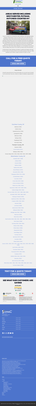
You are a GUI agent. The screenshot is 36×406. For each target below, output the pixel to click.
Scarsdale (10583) (18, 239)
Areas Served (4, 392)
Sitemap (32, 403)
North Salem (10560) (18, 221)
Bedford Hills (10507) (18, 167)
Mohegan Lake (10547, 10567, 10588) (18, 212)
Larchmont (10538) (18, 205)
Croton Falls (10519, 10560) (18, 181)
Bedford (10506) (18, 165)
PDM (18, 404)
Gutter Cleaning (5, 391)
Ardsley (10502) (18, 160)
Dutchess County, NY (18, 124)
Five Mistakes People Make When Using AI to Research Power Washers (11, 363)
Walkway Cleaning (5, 386)
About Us (3, 379)
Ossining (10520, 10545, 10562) (18, 223)
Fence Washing (5, 390)
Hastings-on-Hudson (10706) (18, 196)
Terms (24, 403)
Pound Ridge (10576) (18, 232)
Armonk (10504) (18, 163)
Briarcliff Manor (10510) (18, 169)
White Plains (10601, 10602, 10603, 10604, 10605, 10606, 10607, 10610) (18, 262)
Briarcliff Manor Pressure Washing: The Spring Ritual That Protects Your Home (12, 368)
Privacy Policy (20, 403)
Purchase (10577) (18, 234)
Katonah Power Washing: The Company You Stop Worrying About (10, 365)
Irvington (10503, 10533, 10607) (18, 201)
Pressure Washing (5, 382)
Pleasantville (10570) (18, 230)
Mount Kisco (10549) (18, 216)
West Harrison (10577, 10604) (18, 260)
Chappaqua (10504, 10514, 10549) (18, 174)
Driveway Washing (5, 385)
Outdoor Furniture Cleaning (7, 389)
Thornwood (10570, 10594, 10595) (18, 251)
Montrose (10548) (18, 214)
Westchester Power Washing (6, 403)
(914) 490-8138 (18, 4)
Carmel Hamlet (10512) (18, 149)
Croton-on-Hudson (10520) (18, 183)
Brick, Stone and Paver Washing (7, 387)
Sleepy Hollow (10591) (18, 241)
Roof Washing (5, 384)
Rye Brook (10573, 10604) (18, 236)
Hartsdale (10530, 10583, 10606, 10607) (18, 194)
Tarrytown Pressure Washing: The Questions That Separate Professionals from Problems (14, 364)
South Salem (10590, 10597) (18, 247)
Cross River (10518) (18, 178)
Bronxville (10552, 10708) (18, 172)
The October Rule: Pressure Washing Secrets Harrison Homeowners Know (12, 373)
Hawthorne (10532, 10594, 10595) (18, 198)
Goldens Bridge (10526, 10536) (18, 189)
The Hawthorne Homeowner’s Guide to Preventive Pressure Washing (11, 372)
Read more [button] (4, 301)
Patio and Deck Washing (6, 388)
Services (3, 381)
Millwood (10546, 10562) (18, 210)
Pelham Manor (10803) (18, 228)
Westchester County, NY (18, 156)
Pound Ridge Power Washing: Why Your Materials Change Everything (11, 367)
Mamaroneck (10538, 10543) (18, 207)
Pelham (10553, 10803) (18, 225)
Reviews (3, 393)
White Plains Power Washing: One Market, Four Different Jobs (10, 361)
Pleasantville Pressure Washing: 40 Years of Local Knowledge (10, 366)
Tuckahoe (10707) (18, 254)
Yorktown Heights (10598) (18, 265)
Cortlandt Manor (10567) (18, 176)
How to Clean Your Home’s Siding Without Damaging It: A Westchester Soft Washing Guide (14, 360)
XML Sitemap (28, 403)
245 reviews (20, 288)
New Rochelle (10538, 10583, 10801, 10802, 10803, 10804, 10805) (18, 219)
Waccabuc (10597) (18, 258)
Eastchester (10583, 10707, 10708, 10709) (18, 187)
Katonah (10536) (18, 203)
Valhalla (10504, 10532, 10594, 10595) (18, 256)
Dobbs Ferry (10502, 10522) (18, 185)
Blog (4, 380)
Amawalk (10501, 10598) (18, 158)
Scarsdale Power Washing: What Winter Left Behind (8, 369)
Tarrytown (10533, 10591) (18, 249)
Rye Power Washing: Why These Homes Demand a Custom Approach (11, 362)
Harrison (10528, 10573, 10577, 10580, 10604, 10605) (18, 192)
